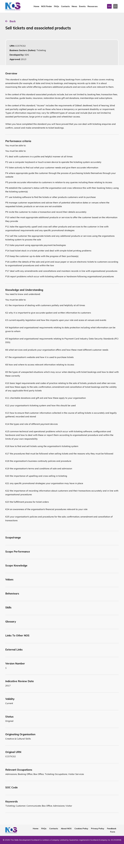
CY (115, 6)
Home (36, 6)
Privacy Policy (97, 828)
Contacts (65, 6)
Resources (93, 6)
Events (82, 6)
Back (13, 21)
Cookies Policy (81, 828)
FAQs (56, 6)
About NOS (66, 828)
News (74, 6)
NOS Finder (46, 6)
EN (109, 6)
